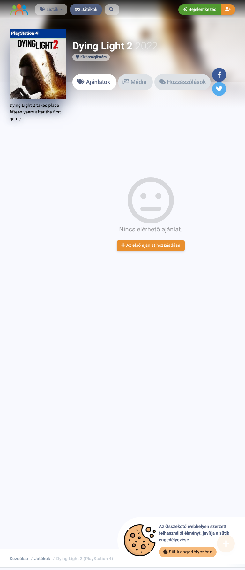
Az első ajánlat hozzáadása (152, 245)
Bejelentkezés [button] (201, 9)
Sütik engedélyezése (190, 551)
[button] (112, 9)
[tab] (94, 82)
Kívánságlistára (93, 57)
